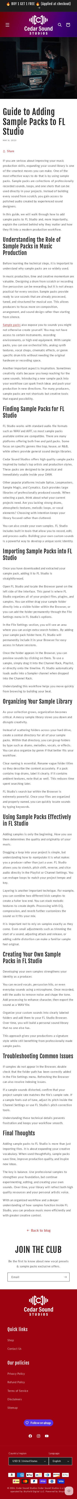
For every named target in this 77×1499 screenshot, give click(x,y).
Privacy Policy (16, 1373)
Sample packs (12, 324)
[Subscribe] (65, 1277)
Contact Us (14, 1348)
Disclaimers (14, 1399)
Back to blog (41, 1230)
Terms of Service (17, 1390)
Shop (10, 1340)
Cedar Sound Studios (26, 1488)
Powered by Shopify (56, 1491)
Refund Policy (16, 1382)
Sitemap (12, 1407)
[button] (7, 25)
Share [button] (10, 151)
